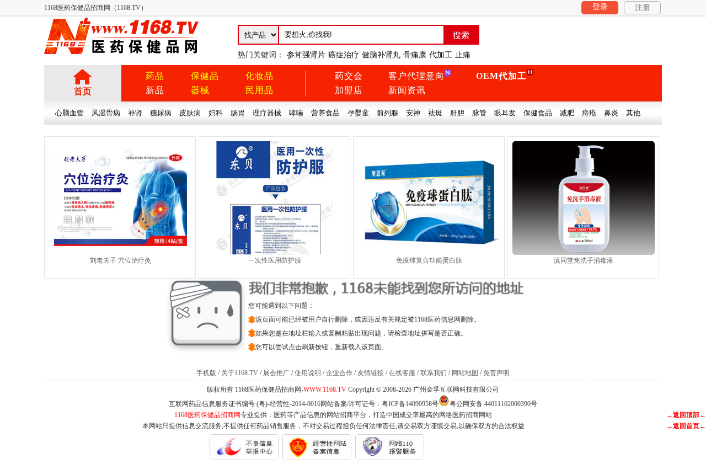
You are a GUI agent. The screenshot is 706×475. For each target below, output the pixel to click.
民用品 (259, 90)
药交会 (349, 76)
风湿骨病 (106, 113)
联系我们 (433, 373)
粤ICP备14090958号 (410, 404)
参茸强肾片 (306, 55)
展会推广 (276, 373)
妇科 (215, 113)
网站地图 (465, 373)
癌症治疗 (343, 55)
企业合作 (339, 373)
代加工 (440, 55)
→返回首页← (686, 426)
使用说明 (308, 373)
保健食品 (537, 113)
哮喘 (296, 113)
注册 (642, 7)
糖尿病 (161, 113)
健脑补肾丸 (381, 55)
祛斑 (435, 113)
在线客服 (402, 373)
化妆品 (259, 76)
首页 (83, 91)
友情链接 (370, 373)
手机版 (206, 373)
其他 (633, 113)
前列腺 (387, 113)
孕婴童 (358, 113)
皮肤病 (190, 113)
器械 (200, 90)
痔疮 (589, 113)
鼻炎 (611, 113)
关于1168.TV (239, 373)
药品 (155, 76)
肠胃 (238, 113)
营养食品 (325, 113)
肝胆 (457, 113)
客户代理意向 (416, 76)
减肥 (567, 113)
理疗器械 (267, 113)
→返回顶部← (686, 415)
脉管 (479, 113)
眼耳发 (505, 113)
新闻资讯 (407, 90)
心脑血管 (69, 113)
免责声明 (496, 373)
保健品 (205, 76)
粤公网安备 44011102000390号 (493, 403)
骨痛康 (414, 55)
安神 (413, 113)
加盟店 (349, 90)
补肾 (135, 113)
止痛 (462, 55)
